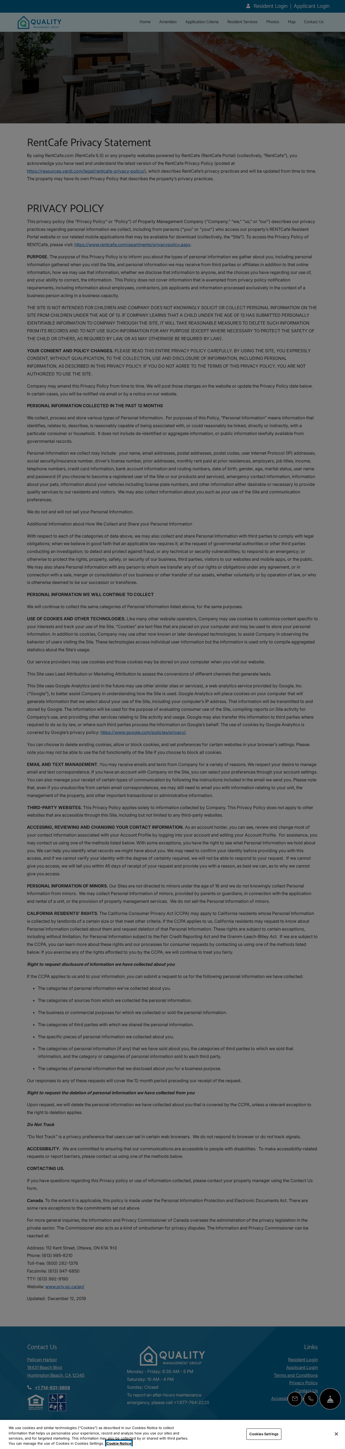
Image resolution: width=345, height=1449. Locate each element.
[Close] (336, 1434)
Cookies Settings (263, 1434)
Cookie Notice (118, 1443)
